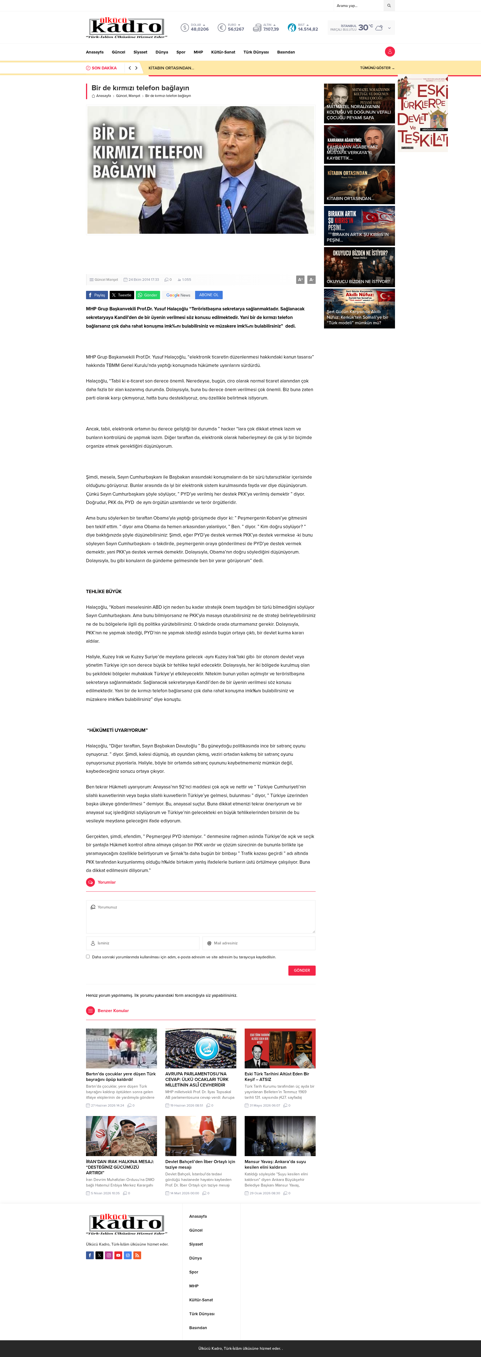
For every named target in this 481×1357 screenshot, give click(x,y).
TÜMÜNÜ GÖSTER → (377, 68)
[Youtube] (118, 1255)
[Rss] (137, 1255)
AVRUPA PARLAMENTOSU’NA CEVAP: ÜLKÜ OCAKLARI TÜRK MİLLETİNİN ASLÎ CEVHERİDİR (197, 1079)
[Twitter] (99, 1255)
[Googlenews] (128, 1255)
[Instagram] (109, 1255)
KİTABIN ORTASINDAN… (171, 67)
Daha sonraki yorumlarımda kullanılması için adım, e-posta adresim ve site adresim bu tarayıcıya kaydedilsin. (184, 957)
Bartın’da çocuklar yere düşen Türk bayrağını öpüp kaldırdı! (121, 1076)
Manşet (134, 96)
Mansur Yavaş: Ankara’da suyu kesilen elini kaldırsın (275, 1164)
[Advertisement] (240, 255)
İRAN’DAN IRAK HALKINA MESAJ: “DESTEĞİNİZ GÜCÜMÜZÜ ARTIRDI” (120, 1167)
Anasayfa (103, 96)
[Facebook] (90, 1255)
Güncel (121, 96)
